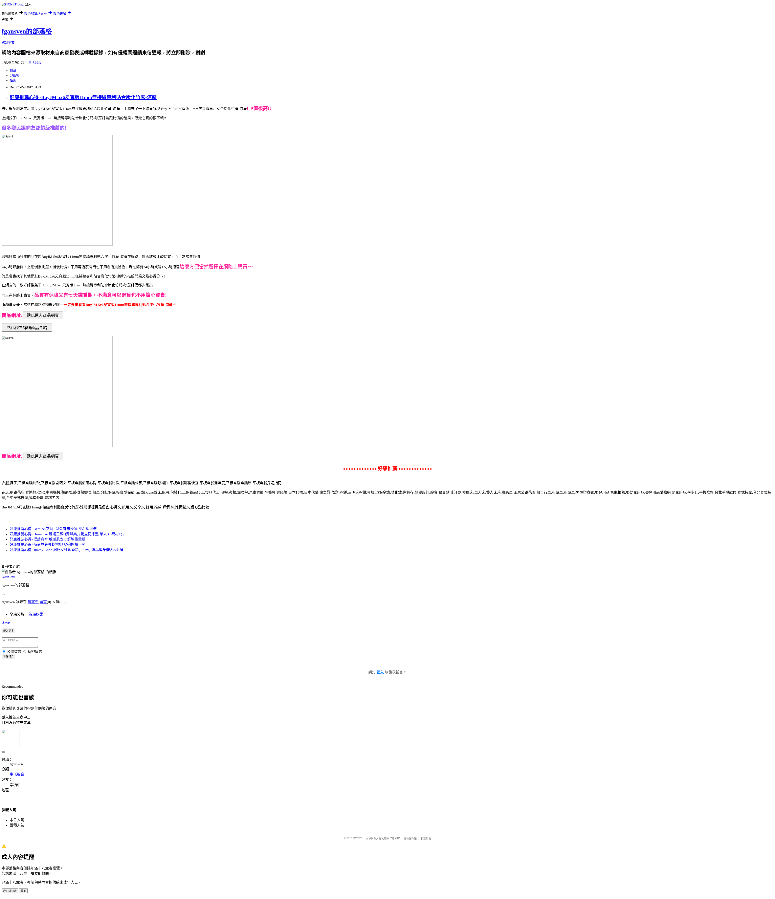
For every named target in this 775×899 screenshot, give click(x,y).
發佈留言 (8, 656)
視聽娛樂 (36, 614)
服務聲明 (426, 838)
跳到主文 (8, 42)
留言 (43, 602)
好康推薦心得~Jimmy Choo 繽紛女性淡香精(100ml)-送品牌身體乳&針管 (67, 550)
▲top (6, 622)
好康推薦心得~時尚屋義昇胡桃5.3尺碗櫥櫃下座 (47, 545)
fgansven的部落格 (27, 31)
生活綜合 (34, 62)
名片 (13, 80)
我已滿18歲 (10, 891)
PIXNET (357, 838)
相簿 (13, 70)
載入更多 (8, 630)
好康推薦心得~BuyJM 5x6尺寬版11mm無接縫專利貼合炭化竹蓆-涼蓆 (83, 97)
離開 (23, 891)
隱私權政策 (410, 838)
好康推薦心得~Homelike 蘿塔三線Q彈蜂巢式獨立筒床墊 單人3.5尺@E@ (67, 534)
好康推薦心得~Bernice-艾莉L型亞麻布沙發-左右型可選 (53, 529)
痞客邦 (33, 602)
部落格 (14, 75)
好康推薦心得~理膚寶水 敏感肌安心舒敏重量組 (47, 539)
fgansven (8, 576)
